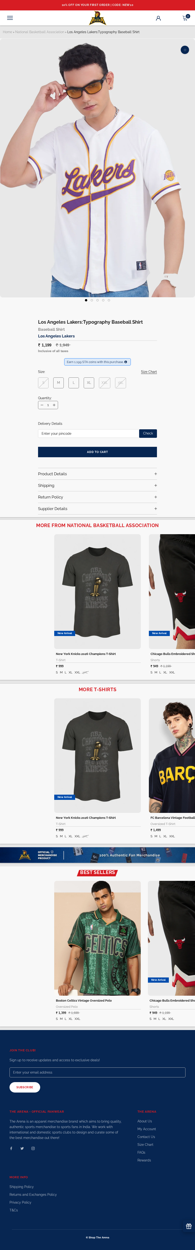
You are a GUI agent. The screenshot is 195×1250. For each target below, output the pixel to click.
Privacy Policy (20, 1202)
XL (89, 383)
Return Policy (50, 497)
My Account (146, 1129)
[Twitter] (22, 1148)
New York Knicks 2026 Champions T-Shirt (86, 654)
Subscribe (24, 1087)
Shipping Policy (22, 1187)
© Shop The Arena (97, 1237)
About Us (144, 1121)
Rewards (144, 1160)
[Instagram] (33, 1148)
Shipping (46, 485)
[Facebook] (11, 1148)
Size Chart (145, 1145)
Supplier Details (52, 508)
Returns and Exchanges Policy (33, 1194)
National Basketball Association (39, 32)
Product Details (52, 473)
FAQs (141, 1152)
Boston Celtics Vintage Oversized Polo (84, 1000)
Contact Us (146, 1137)
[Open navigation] (10, 18)
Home (7, 32)
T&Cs (14, 1210)
